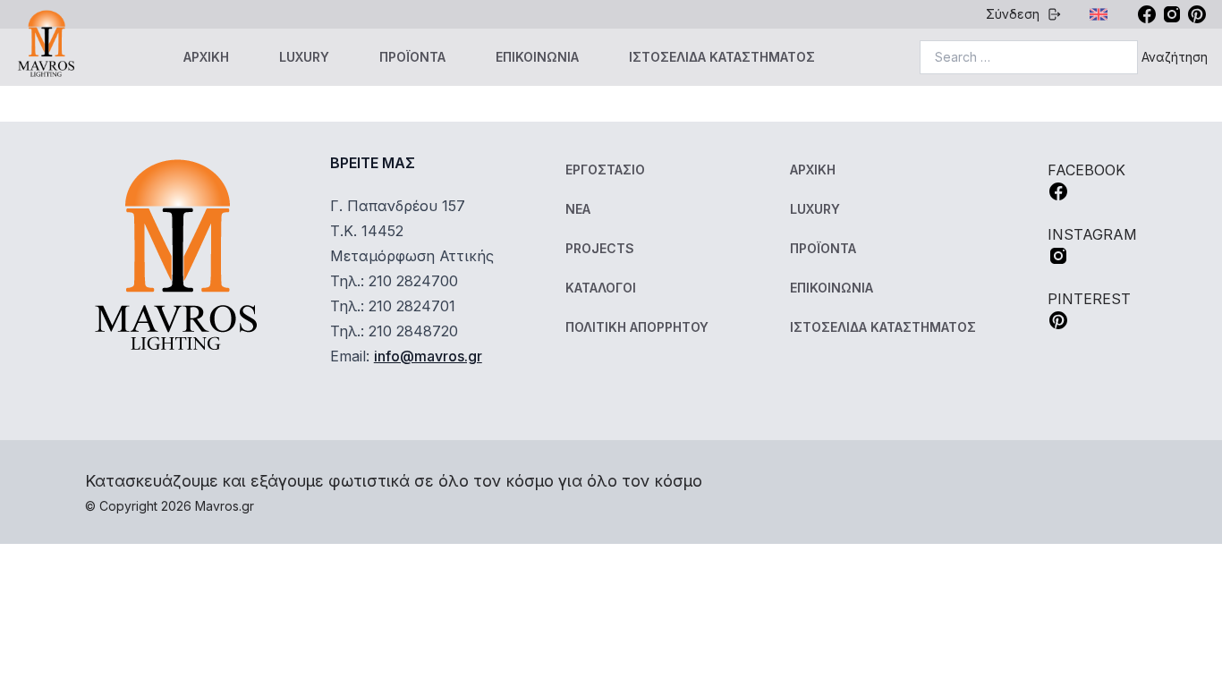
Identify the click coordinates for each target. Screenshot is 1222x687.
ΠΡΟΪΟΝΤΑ (412, 56)
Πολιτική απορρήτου (637, 327)
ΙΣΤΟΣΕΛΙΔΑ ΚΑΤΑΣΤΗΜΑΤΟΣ (722, 56)
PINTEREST (1089, 299)
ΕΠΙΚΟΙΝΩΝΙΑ (537, 56)
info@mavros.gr (428, 356)
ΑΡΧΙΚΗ (206, 56)
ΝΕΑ (577, 208)
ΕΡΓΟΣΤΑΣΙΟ (605, 169)
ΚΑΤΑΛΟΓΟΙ (600, 287)
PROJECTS (599, 248)
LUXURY (304, 56)
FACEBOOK (1086, 170)
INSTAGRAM (1092, 234)
